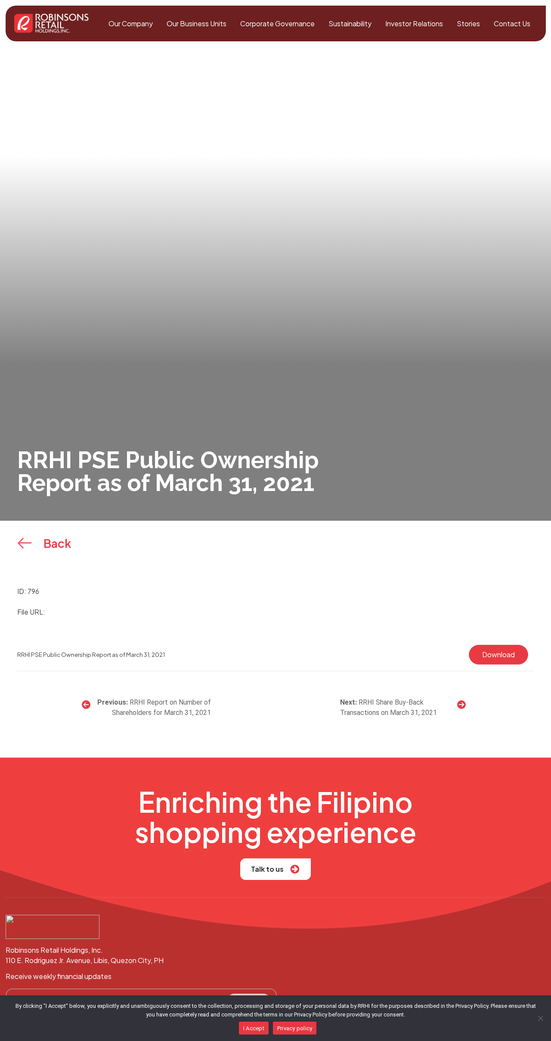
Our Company (130, 23)
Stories (468, 23)
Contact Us (512, 23)
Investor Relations (414, 23)
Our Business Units (196, 23)
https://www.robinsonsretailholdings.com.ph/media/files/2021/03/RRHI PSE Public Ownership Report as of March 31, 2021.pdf (249, 611)
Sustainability (349, 23)
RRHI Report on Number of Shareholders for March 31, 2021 (161, 707)
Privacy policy (295, 1028)
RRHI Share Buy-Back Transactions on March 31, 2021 (388, 707)
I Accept (253, 1028)
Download (498, 654)
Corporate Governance (277, 23)
